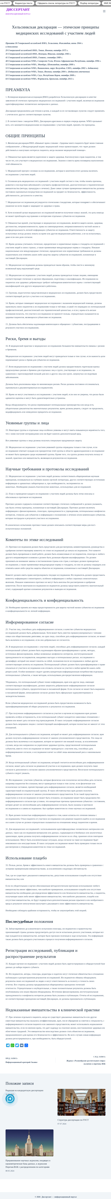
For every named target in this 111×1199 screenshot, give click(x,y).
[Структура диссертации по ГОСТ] (81, 1102)
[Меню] (104, 11)
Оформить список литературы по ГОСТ (56, 3)
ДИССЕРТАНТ (18, 9)
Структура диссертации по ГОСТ (73, 1120)
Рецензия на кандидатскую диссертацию (24, 1090)
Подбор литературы (89, 3)
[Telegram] (10, 1098)
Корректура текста (23, 3)
